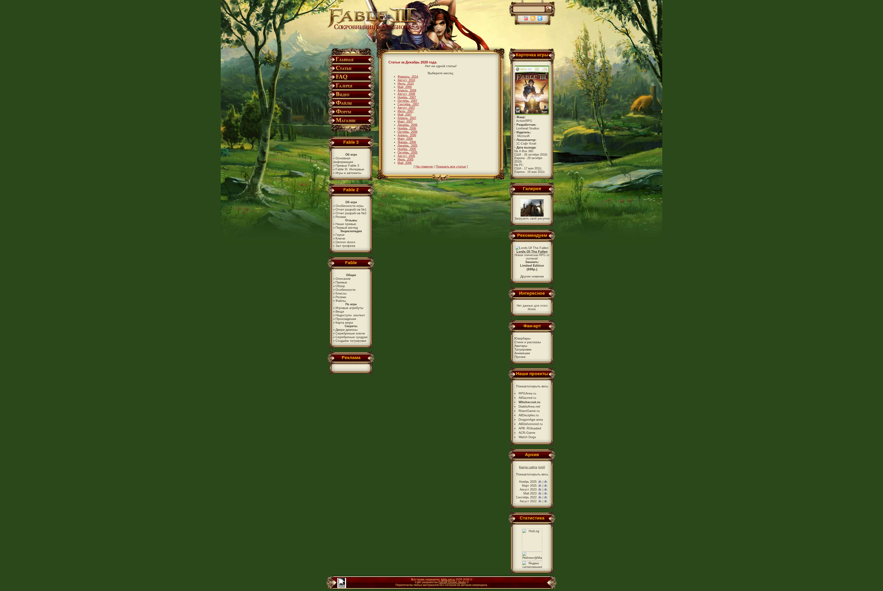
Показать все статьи (451, 166)
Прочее (520, 357)
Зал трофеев (345, 246)
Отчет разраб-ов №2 (351, 213)
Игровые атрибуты (349, 308)
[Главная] (351, 63)
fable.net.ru (448, 579)
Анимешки (522, 353)
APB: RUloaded (530, 428)
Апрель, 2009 (407, 90)
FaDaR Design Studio (452, 582)
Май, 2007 (405, 114)
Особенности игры (349, 206)
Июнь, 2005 (405, 159)
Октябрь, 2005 (407, 152)
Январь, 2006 (407, 142)
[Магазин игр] (351, 124)
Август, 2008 (406, 94)
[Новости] (540, 481)
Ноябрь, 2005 (407, 149)
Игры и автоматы (348, 173)
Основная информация (343, 160)
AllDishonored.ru (531, 424)
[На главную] (373, 29)
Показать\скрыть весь (532, 386)
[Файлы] (351, 106)
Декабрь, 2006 (407, 125)
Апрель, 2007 (407, 118)
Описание (343, 278)
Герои (339, 235)
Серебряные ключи (350, 333)
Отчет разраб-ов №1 (351, 209)
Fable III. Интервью (349, 169)
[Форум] (351, 115)
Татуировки (522, 349)
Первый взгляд (346, 227)
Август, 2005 (406, 156)
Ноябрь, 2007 (407, 97)
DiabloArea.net (529, 406)
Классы (341, 293)
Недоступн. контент (350, 315)
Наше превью (345, 224)
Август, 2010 (406, 80)
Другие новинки (532, 276)
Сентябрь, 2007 (408, 104)
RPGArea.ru (527, 393)
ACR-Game (527, 432)
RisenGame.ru (529, 411)
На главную (424, 166)
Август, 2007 (406, 107)
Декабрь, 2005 (407, 145)
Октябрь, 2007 (407, 101)
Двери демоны (346, 329)
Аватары (520, 346)
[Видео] (351, 98)
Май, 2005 (405, 163)
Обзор (340, 286)
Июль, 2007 (406, 111)
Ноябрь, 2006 (407, 128)
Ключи (340, 238)
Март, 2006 (405, 138)
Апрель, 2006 (407, 135)
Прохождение (345, 319)
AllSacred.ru (527, 398)
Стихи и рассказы (527, 342)
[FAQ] (351, 80)
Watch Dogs (527, 437)
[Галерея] (351, 89)
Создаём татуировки (350, 341)
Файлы (340, 301)
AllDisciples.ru (529, 415)
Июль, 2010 (406, 83)
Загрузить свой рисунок (532, 218)
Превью (341, 282)
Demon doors (345, 242)
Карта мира (344, 322)
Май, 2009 (405, 87)
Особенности (345, 289)
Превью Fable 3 (347, 165)
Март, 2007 (405, 121)
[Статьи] (351, 71)
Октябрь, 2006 (407, 132)
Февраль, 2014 (408, 76)
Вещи (339, 311)
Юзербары (522, 338)
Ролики (340, 217)
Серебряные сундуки (351, 337)
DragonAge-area (531, 419)
